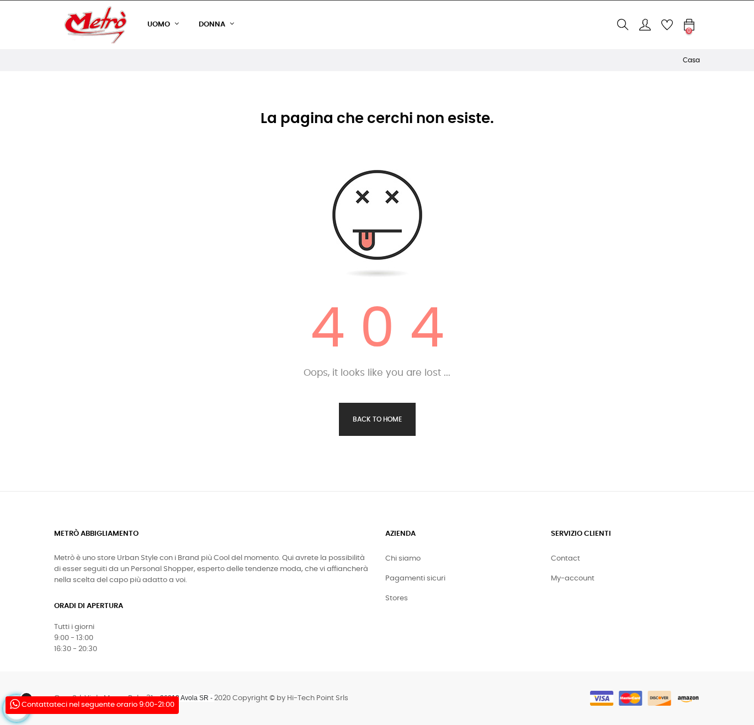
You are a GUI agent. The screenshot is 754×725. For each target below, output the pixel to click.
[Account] (645, 25)
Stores (396, 598)
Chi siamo (403, 558)
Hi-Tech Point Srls (317, 698)
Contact (565, 558)
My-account (572, 578)
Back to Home (377, 419)
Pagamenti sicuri (415, 578)
